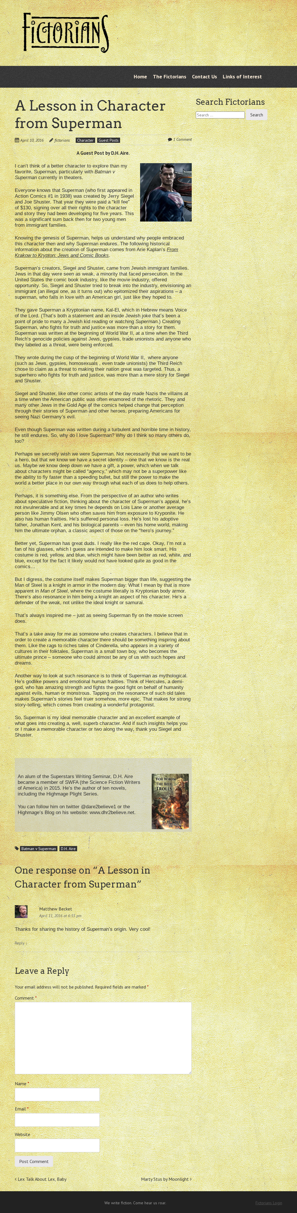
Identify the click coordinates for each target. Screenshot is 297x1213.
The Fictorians (169, 76)
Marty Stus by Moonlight (165, 1179)
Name (22, 1083)
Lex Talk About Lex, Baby (41, 1179)
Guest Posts (109, 140)
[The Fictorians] (65, 51)
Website (22, 1134)
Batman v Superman (38, 848)
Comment (26, 998)
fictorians (62, 140)
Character (85, 140)
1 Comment (182, 139)
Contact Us (204, 76)
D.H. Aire (68, 848)
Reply (21, 943)
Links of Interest (242, 76)
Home (140, 76)
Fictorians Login (269, 1202)
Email (22, 1109)
